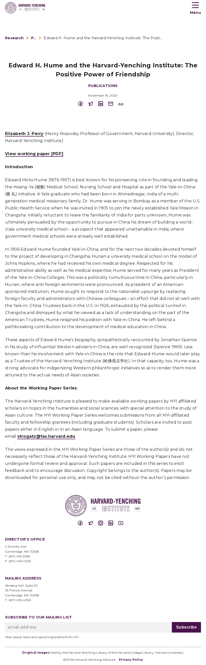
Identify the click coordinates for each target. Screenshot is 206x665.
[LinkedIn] (103, 104)
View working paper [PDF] (34, 153)
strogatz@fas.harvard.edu (46, 436)
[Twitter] (93, 104)
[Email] (113, 104)
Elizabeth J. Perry (24, 133)
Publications (33, 38)
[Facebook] (83, 104)
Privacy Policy (131, 659)
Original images (36, 652)
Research (14, 38)
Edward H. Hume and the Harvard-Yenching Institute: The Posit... (103, 38)
